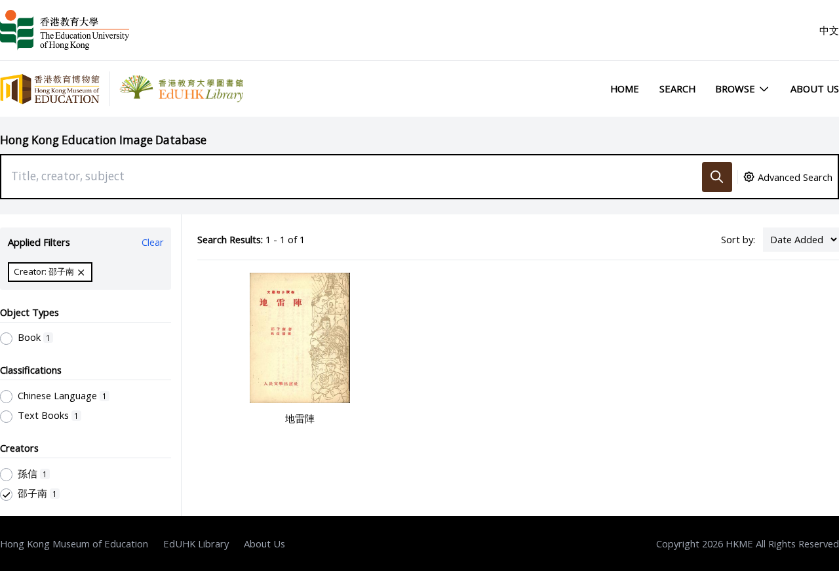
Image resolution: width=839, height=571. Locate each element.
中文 (829, 30)
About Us (814, 88)
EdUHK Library (196, 543)
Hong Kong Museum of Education (74, 543)
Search (677, 88)
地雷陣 (300, 418)
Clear (153, 241)
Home (624, 88)
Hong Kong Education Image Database (103, 140)
